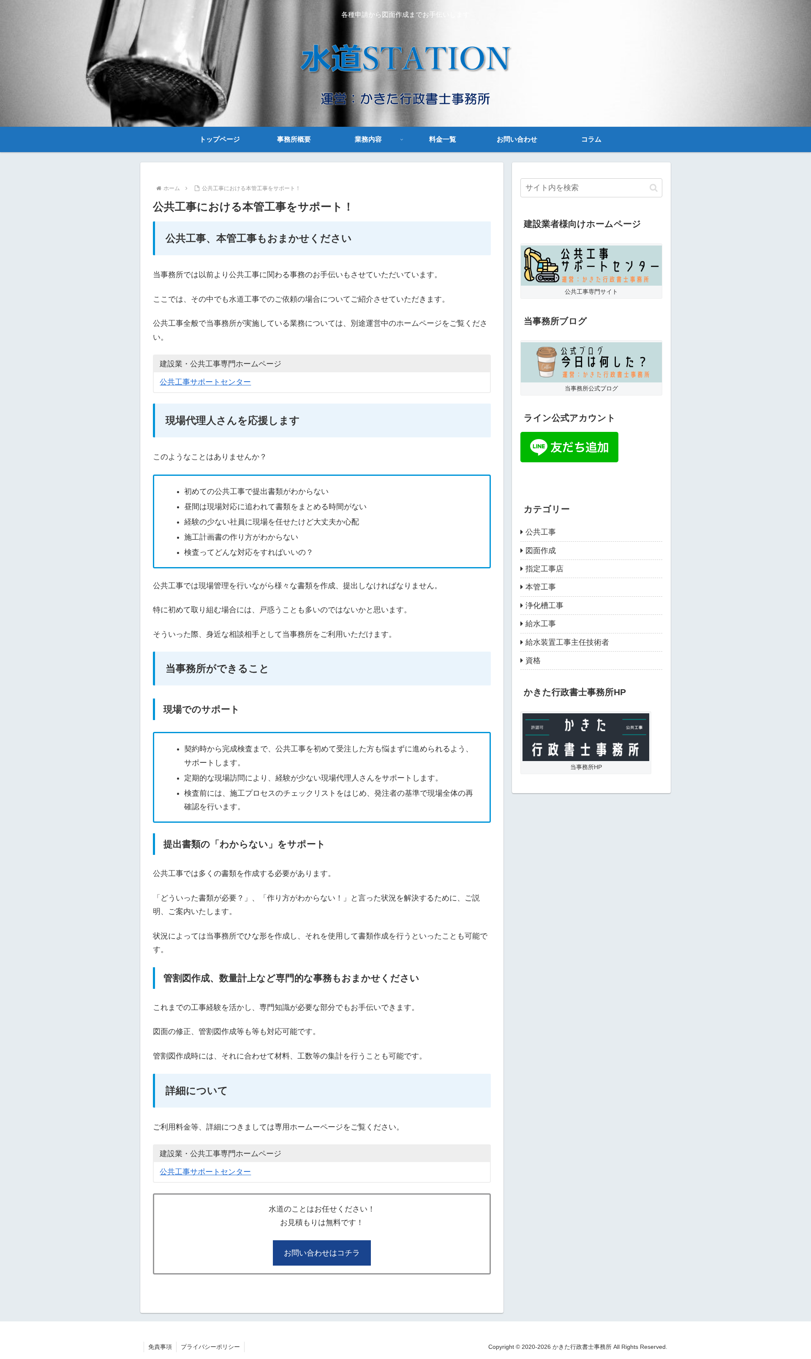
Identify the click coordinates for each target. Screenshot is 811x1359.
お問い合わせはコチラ (322, 1253)
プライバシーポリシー (210, 1346)
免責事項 (160, 1346)
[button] (653, 188)
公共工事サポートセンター (205, 382)
